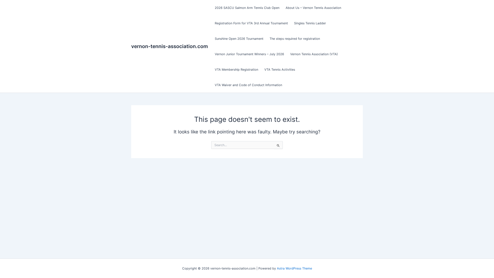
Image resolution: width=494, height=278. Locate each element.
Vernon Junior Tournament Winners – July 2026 (249, 54)
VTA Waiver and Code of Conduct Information (248, 85)
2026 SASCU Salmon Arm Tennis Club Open (247, 8)
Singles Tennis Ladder (310, 23)
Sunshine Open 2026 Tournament (239, 39)
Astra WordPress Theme (294, 268)
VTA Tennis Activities (279, 69)
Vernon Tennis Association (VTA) (314, 54)
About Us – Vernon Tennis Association (313, 8)
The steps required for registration (295, 39)
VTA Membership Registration (236, 69)
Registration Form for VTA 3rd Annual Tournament (251, 23)
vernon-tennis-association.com (169, 46)
